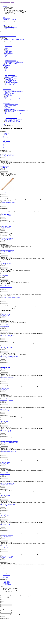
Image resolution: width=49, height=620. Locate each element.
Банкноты (7, 45)
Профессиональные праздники (9, 109)
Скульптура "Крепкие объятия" (6, 336)
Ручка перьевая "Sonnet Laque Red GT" (8, 203)
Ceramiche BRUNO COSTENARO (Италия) (14, 74)
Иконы (6, 67)
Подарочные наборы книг (10, 60)
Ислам (6, 70)
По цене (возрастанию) (7, 136)
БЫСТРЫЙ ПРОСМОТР (5, 151)
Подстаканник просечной (5, 263)
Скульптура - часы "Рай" (5, 431)
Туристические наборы (7, 99)
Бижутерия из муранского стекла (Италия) (14, 91)
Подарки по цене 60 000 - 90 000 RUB (8, 36)
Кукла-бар (5, 101)
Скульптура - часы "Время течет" (7, 155)
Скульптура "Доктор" (4, 315)
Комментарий (3, 611)
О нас (4, 17)
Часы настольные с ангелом (6, 239)
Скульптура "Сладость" (5, 525)
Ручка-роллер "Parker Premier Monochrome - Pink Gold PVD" (12, 192)
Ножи (4, 100)
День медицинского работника (11, 120)
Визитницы (7, 47)
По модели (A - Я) (6, 141)
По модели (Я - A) (6, 142)
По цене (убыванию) (7, 137)
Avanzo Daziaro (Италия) (10, 79)
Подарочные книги (7, 57)
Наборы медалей (8, 51)
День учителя (8, 114)
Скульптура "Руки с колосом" (6, 347)
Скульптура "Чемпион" (5, 495)
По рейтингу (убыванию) (8, 138)
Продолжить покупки (4, 618)
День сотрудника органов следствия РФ (13, 113)
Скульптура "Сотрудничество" (6, 400)
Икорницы (5, 108)
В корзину (3, 157)
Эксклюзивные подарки (8, 53)
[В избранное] (5, 194)
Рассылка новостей (7, 584)
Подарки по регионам (7, 54)
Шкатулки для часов (7, 107)
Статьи (4, 571)
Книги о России (8, 58)
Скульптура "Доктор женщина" (6, 251)
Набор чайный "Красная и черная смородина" (9, 298)
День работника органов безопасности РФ (14, 119)
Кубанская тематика (9, 55)
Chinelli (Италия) (8, 95)
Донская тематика (9, 56)
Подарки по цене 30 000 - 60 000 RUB (23, 35)
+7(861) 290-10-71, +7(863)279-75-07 (10, 19)
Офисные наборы (8, 52)
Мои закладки (6, 583)
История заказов (6, 582)
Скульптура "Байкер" (4, 463)
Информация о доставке (8, 568)
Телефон (2, 609)
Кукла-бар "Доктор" (4, 275)
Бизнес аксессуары (7, 85)
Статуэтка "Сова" (4, 167)
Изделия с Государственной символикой (11, 43)
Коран (6, 68)
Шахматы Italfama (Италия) (10, 84)
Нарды (6, 106)
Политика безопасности (8, 569)
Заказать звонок (9, 8)
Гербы (6, 48)
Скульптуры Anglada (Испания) (11, 82)
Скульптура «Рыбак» (4, 515)
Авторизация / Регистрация (10, 27)
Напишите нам (8, 14)
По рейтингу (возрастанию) (8, 140)
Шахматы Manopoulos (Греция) (11, 83)
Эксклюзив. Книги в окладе (11, 63)
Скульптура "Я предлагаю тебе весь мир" (8, 357)
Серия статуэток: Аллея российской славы (14, 98)
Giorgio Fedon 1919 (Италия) (11, 78)
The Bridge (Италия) (9, 77)
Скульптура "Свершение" (5, 547)
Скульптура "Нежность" (5, 474)
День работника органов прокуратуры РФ (13, 121)
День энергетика (8, 115)
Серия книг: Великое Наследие (11, 61)
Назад (2, 601)
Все (2, 41)
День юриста (8, 117)
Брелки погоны (8, 46)
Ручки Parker (7, 86)
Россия (17, 39)
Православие (8, 69)
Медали (4, 64)
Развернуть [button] (3, 37)
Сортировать (3, 131)
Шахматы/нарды (6, 103)
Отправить (3, 616)
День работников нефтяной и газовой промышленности (16, 110)
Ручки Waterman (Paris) (10, 87)
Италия (12, 39)
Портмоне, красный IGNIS (5, 215)
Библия (6, 66)
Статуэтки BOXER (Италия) (11, 76)
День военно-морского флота (11, 118)
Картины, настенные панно (8, 93)
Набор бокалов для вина (5, 227)
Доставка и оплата (6, 18)
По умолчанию (6, 133)
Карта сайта (5, 577)
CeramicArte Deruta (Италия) (11, 81)
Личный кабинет (6, 581)
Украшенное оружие (7, 89)
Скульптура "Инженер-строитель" (7, 505)
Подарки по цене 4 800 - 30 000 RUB (8, 35)
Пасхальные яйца (8, 71)
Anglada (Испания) (6, 39)
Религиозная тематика (7, 65)
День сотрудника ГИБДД (10, 111)
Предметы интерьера (7, 92)
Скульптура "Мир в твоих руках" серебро (9, 442)
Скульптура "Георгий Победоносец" (7, 452)
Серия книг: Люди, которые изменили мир (14, 62)
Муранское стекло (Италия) (8, 90)
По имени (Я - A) (6, 135)
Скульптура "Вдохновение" (6, 536)
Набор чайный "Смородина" (6, 287)
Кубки (6, 50)
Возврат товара (6, 576)
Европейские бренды (7, 72)
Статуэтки (5, 97)
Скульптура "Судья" (4, 368)
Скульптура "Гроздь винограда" (7, 484)
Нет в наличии (14, 41)
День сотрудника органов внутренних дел (13, 112)
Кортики (7, 49)
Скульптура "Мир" (4, 389)
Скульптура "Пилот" (4, 421)
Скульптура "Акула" (4, 410)
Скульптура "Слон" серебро (6, 557)
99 (4, 150)
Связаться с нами (6, 575)
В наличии (7, 41)
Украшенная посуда (7, 94)
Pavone (6, 96)
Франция (22, 39)
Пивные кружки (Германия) (11, 80)
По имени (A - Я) (6, 134)
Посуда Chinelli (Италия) (10, 75)
